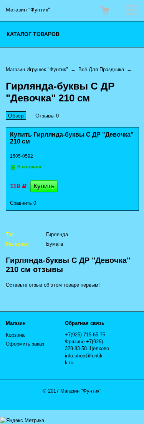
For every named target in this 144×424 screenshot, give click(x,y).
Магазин (16, 323)
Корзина (15, 335)
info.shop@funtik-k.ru (84, 359)
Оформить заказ (25, 344)
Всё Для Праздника (101, 69)
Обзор (16, 116)
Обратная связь (84, 323)
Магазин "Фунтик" (28, 10)
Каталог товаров (33, 34)
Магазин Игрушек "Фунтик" (37, 69)
